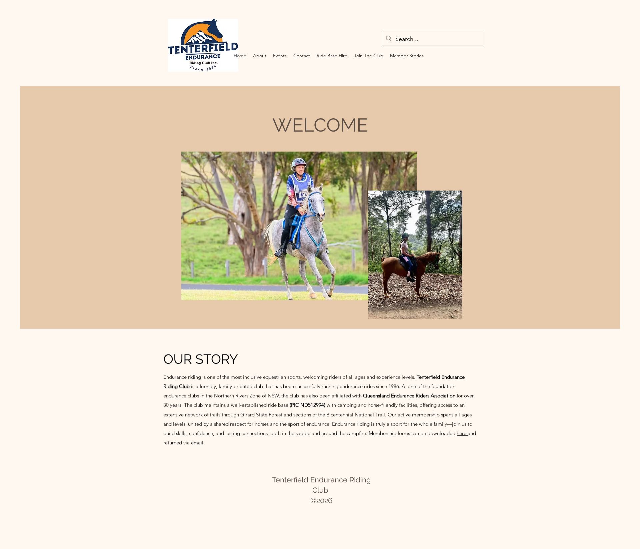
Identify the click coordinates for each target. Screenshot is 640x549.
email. (198, 442)
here (462, 433)
